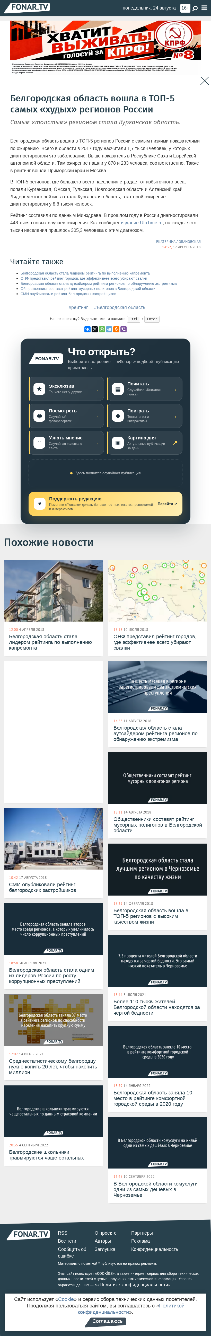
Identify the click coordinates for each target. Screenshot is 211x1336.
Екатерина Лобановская (178, 241)
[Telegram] (109, 329)
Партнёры (142, 1233)
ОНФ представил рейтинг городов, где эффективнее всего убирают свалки (84, 278)
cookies (105, 1273)
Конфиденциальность (154, 1249)
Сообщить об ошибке (72, 1252)
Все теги (67, 1241)
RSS (62, 1233)
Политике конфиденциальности (134, 1285)
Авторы (103, 1241)
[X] (95, 329)
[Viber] (123, 329)
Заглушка (105, 1249)
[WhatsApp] (102, 329)
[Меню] (204, 8)
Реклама (140, 1241)
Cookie (66, 1299)
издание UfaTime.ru (142, 223)
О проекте (106, 1233)
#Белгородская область (119, 307)
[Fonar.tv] (27, 7)
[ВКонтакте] (87, 329)
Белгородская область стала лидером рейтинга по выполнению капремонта (85, 273)
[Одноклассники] (116, 329)
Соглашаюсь (107, 1321)
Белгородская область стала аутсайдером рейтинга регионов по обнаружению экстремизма (99, 283)
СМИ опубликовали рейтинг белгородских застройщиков (68, 293)
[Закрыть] (204, 81)
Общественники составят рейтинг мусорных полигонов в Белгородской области (88, 288)
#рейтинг (78, 307)
